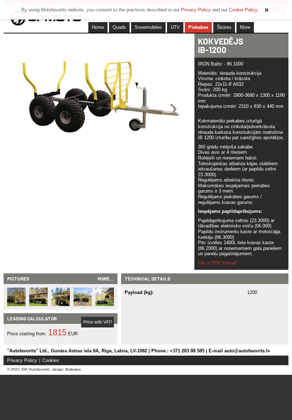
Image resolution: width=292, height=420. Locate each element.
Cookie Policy (243, 9)
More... (106, 279)
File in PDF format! (217, 263)
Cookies (50, 360)
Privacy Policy (22, 360)
